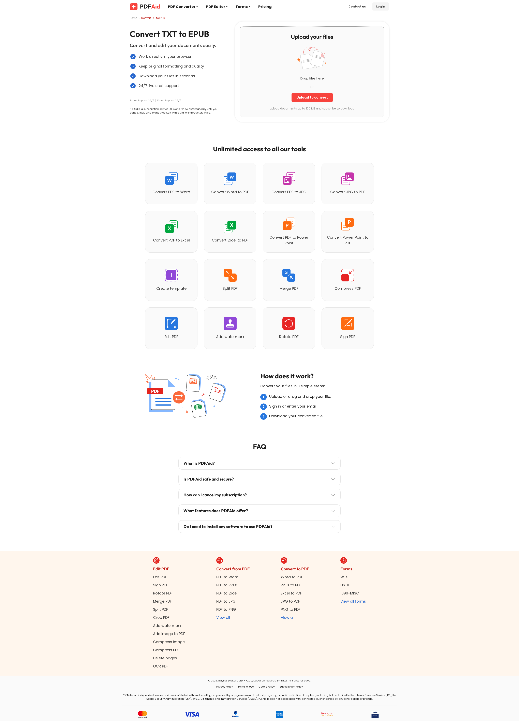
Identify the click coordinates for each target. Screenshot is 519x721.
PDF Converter (181, 6)
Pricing (265, 6)
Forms (242, 6)
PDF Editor (215, 6)
